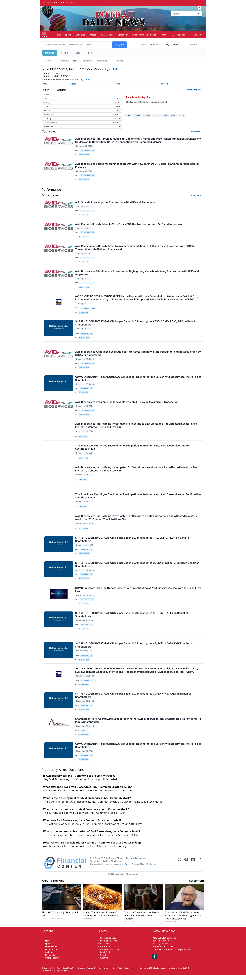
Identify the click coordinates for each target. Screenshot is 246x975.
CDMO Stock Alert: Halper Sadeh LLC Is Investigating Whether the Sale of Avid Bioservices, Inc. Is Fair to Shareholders (138, 378)
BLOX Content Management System (163, 968)
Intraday (128, 115)
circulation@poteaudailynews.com (175, 949)
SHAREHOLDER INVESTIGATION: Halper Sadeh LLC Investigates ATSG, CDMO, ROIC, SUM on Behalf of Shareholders (136, 323)
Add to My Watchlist (83, 79)
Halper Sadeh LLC (86, 333)
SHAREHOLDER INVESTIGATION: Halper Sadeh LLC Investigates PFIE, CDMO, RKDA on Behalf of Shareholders (133, 539)
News (75, 60)
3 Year (173, 115)
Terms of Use (103, 968)
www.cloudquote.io (138, 858)
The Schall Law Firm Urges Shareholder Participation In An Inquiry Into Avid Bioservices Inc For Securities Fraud (132, 447)
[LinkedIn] (193, 863)
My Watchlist (172, 44)
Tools (91, 52)
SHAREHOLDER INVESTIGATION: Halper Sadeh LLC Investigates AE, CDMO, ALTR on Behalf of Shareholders (131, 614)
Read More (196, 195)
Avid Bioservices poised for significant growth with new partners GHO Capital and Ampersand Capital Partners (137, 165)
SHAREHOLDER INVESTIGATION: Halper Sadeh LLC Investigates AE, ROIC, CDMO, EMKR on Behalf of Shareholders (135, 645)
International (103, 60)
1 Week (137, 115)
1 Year (165, 115)
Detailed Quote (193, 89)
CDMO (114, 69)
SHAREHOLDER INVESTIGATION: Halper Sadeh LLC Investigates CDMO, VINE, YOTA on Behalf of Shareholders (133, 695)
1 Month (147, 115)
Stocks (64, 52)
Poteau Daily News (64, 968)
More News (196, 131)
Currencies (88, 60)
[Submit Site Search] (199, 13)
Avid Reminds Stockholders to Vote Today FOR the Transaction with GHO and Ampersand (129, 224)
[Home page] (123, 13)
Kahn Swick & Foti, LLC (88, 308)
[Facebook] (186, 863)
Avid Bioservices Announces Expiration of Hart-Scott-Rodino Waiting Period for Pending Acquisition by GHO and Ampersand (138, 353)
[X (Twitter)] (179, 863)
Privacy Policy (131, 864)
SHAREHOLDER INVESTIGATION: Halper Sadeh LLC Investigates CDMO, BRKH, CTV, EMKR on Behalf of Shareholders (137, 564)
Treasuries (118, 60)
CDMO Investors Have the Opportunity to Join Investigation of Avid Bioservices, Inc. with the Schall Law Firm (138, 589)
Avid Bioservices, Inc (87, 150)
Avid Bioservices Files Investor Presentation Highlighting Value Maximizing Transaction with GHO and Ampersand (137, 273)
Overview (64, 60)
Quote (73, 83)
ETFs (78, 52)
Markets (49, 52)
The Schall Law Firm (87, 600)
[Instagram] (199, 863)
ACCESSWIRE (83, 436)
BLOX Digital (188, 968)
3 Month (156, 115)
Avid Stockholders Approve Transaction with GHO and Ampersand (115, 202)
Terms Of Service (148, 864)
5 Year (181, 115)
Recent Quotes (148, 44)
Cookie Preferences (63, 971)
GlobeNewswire (84, 154)
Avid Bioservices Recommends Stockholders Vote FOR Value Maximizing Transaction (126, 401)
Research (164, 83)
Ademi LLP (84, 730)
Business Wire (83, 312)
